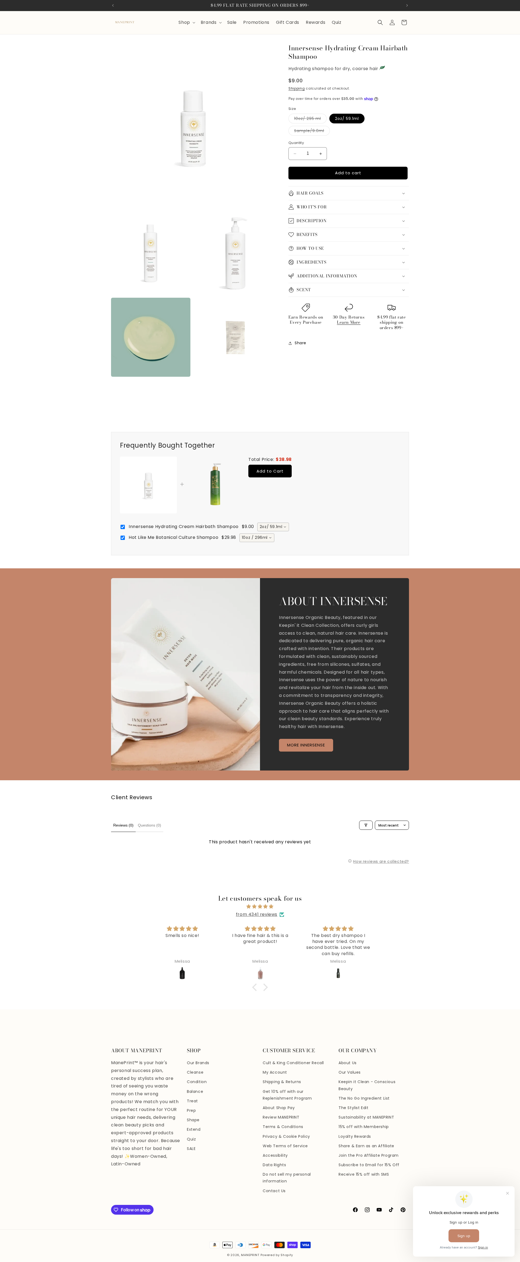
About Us (348, 1063)
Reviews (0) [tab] (123, 825)
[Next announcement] (407, 5)
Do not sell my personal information (287, 1178)
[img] (260, 907)
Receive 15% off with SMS (364, 1174)
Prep (191, 1110)
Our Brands (198, 1063)
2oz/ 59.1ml (347, 119)
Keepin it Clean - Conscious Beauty (367, 1085)
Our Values (350, 1072)
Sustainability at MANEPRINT (366, 1117)
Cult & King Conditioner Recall (293, 1063)
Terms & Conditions (283, 1126)
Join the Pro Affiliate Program (369, 1155)
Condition (197, 1081)
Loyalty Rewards (355, 1136)
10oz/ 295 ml (310, 120)
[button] (186, 23)
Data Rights (274, 1165)
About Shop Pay (279, 1107)
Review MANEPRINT (281, 1117)
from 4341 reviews (256, 914)
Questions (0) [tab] (149, 825)
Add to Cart (270, 471)
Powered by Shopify (277, 1255)
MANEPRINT (250, 1255)
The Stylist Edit (354, 1107)
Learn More (348, 322)
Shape (193, 1120)
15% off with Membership (364, 1126)
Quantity (296, 143)
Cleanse (195, 1072)
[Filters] (366, 825)
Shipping (296, 88)
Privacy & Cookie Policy (286, 1136)
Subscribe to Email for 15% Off (369, 1165)
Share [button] (300, 343)
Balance (195, 1091)
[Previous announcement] (113, 5)
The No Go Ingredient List (364, 1098)
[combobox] (273, 527)
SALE (191, 1148)
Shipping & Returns (282, 1081)
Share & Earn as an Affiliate (366, 1146)
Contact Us (274, 1191)
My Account (275, 1072)
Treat (192, 1101)
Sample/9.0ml (312, 132)
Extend (194, 1129)
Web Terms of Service (285, 1146)
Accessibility (275, 1155)
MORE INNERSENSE (306, 745)
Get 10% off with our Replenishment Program (287, 1095)
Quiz (191, 1139)
